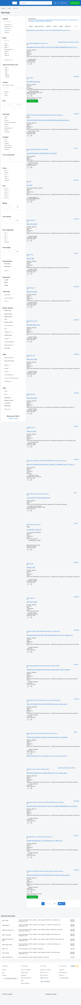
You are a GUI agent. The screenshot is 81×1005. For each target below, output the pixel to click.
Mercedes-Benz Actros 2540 (7, 940)
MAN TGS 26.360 (6, 935)
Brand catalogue (25, 983)
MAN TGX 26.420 (32, 359)
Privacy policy (24, 972)
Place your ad (32, 101)
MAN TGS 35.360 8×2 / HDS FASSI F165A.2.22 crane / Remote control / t (48, 875)
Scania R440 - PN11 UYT (34, 529)
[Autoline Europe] (6, 3)
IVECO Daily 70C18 (7, 944)
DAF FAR (29, 185)
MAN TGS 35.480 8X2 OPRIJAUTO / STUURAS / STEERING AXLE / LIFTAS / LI (51, 464)
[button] (28, 63)
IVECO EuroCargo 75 (7, 957)
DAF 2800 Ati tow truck (33, 81)
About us (4, 969)
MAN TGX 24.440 (32, 602)
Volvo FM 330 (5, 953)
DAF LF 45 (5, 948)
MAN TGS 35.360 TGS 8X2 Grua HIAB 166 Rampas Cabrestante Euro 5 (48, 120)
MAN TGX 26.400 (32, 398)
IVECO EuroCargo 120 (7, 930)
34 (54, 904)
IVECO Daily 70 (6, 925)
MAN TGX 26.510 (32, 224)
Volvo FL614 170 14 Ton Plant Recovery (38, 498)
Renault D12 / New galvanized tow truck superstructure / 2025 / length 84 (48, 669)
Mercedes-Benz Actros (33, 325)
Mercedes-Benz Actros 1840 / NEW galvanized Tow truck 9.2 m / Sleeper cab (50, 635)
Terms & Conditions (26, 969)
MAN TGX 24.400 (32, 291)
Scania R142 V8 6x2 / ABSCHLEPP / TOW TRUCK (42, 153)
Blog (22, 980)
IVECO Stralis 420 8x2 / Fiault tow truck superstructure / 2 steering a (47, 737)
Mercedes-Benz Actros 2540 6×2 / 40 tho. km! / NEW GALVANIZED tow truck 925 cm (52, 806)
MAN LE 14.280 (31, 431)
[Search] (21, 3)
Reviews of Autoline (26, 977)
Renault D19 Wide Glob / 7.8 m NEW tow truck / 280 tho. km (45, 840)
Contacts (4, 975)
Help (3, 972)
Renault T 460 (31, 567)
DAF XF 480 (30, 258)
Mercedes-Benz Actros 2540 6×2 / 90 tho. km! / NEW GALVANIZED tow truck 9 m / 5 (52, 47)
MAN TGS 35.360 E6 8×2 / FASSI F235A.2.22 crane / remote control (47, 704)
